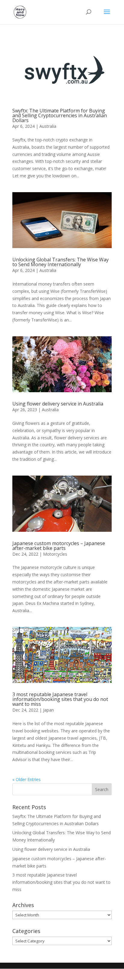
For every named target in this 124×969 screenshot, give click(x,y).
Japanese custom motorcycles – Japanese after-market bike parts (58, 545)
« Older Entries (26, 779)
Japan (48, 710)
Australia (47, 126)
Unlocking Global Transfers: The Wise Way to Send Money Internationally (60, 262)
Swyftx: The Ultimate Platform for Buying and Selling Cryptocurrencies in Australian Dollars (59, 115)
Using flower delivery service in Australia (57, 403)
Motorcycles (55, 554)
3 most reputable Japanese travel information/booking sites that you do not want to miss (60, 699)
